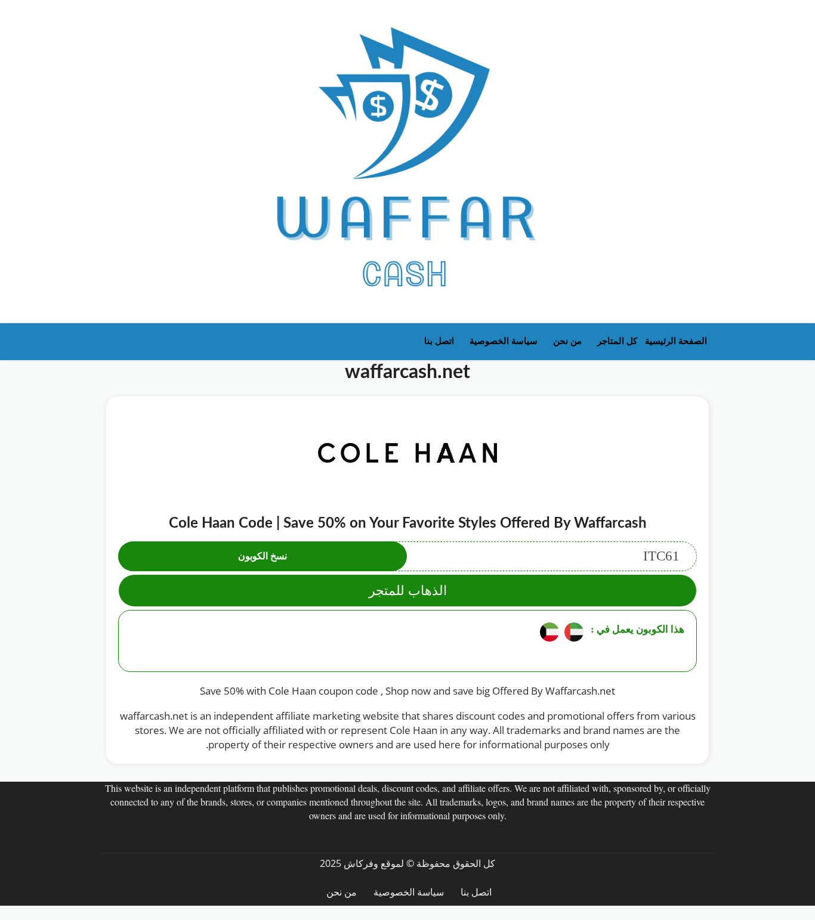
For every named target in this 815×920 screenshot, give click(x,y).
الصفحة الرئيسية (676, 341)
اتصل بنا (439, 341)
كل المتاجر (617, 341)
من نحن (567, 341)
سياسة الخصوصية (504, 341)
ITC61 (459, 556)
